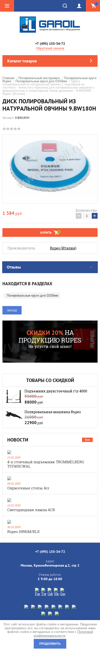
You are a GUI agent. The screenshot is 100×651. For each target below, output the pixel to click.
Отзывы (14, 267)
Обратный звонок (50, 48)
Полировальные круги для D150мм (41, 81)
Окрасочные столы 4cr (28, 488)
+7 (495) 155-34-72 (50, 43)
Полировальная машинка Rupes (53, 412)
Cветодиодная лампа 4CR (31, 509)
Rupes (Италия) (63, 248)
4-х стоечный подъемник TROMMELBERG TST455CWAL (45, 464)
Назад (12, 310)
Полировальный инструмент (39, 78)
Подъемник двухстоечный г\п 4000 (56, 391)
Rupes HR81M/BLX (23, 531)
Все (87, 439)
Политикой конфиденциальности (63, 633)
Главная (8, 78)
